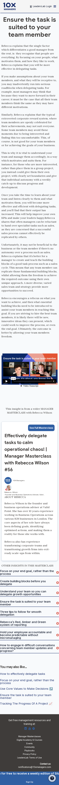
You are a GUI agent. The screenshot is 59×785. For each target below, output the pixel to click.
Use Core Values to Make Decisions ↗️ (26, 688)
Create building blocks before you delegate (23, 582)
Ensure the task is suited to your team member (25, 603)
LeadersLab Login (42, 6)
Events (29, 744)
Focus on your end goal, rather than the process (27, 572)
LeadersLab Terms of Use (29, 758)
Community (29, 747)
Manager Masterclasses (29, 736)
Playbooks (29, 751)
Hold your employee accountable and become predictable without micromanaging (26, 635)
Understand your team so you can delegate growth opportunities (23, 593)
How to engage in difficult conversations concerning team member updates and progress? (28, 648)
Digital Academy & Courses (29, 740)
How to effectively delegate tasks (22, 674)
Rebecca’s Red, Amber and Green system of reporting (23, 623)
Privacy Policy (29, 754)
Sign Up (29, 782)
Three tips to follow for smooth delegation (21, 613)
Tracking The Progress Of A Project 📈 (26, 703)
